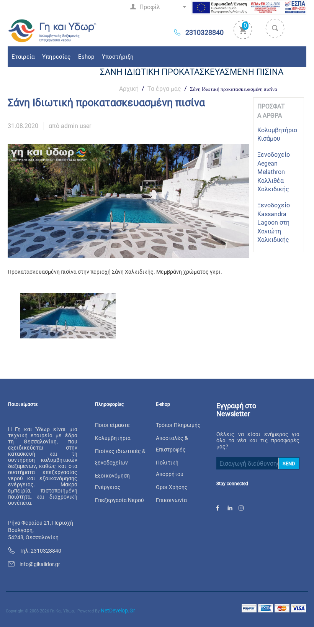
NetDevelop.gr (118, 610)
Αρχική (129, 88)
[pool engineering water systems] (52, 30)
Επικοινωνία (171, 500)
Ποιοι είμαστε (112, 425)
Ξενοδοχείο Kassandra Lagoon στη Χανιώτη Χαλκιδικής (273, 222)
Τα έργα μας (164, 88)
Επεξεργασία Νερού (119, 500)
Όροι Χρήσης (172, 487)
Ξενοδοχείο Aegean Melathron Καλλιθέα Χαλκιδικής (273, 172)
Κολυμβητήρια (113, 438)
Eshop (86, 56)
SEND (289, 463)
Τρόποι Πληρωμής (178, 425)
